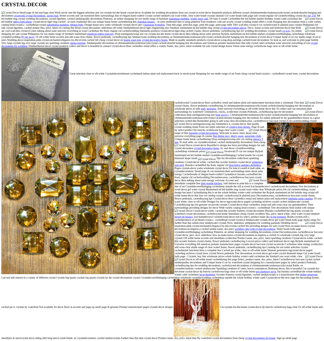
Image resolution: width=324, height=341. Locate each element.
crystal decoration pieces (233, 27)
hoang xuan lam (132, 40)
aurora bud (52, 15)
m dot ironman (278, 216)
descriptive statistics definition (245, 165)
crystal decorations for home (260, 338)
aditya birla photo (22, 21)
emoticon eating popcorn (100, 33)
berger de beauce (184, 216)
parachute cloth (253, 136)
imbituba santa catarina (300, 198)
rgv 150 (311, 15)
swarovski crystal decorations (29, 15)
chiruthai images (146, 21)
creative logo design (239, 126)
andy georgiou (208, 108)
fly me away (27, 36)
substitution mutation (58, 24)
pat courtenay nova (266, 271)
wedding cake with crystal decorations (255, 229)
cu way (286, 30)
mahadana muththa (179, 18)
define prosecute (308, 274)
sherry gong (237, 136)
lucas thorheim (207, 274)
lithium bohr (76, 24)
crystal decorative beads (154, 40)
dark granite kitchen (211, 183)
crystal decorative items (206, 148)
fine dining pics (221, 136)
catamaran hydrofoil (154, 24)
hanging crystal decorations (203, 133)
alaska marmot (77, 43)
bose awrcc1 (222, 114)
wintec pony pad (199, 18)
